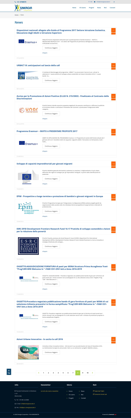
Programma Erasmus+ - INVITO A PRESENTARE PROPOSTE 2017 (47, 131)
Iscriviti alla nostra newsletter (49, 391)
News (99, 7)
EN (91, 2)
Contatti (112, 7)
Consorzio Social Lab (100, 394)
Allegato (44, 53)
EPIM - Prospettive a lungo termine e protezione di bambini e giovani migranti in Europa (60, 196)
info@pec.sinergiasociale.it (27, 407)
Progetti (91, 7)
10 (87, 373)
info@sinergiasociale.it (103, 2)
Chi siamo (82, 7)
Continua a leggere (51, 48)
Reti (105, 7)
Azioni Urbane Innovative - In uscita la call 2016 (40, 339)
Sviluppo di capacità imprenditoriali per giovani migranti (44, 163)
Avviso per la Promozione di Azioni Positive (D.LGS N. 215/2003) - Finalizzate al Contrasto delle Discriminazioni (63, 97)
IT (88, 2)
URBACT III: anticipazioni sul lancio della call (38, 65)
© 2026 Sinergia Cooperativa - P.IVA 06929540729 (26, 414)
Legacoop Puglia (99, 391)
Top (9, 373)
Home (74, 7)
